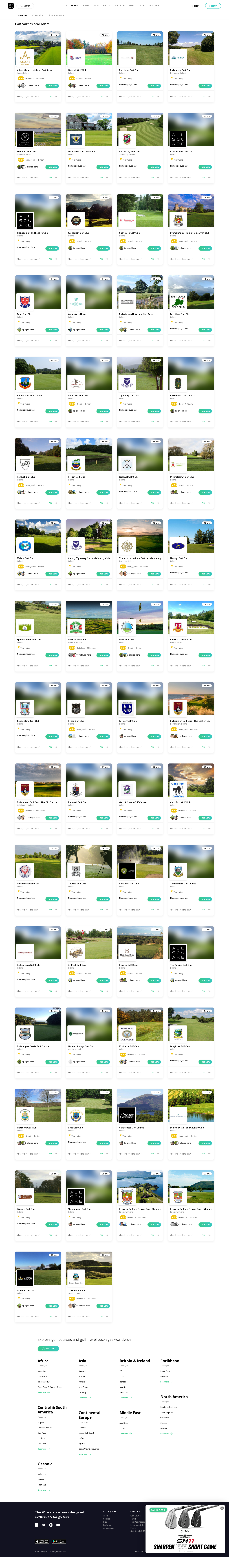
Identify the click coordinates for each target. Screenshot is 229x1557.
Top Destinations (137, 1522)
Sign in (195, 6)
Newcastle (124, 1392)
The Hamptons (166, 1412)
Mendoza (42, 1443)
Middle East (130, 1412)
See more (42, 1392)
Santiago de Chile (45, 1427)
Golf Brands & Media (139, 1531)
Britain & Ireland (135, 1361)
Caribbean (169, 1361)
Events (133, 1528)
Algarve (82, 1443)
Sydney (41, 1479)
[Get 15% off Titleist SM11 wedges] (185, 1529)
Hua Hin (82, 1376)
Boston (163, 1428)
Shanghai (82, 1371)
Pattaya (82, 1381)
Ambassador (108, 1528)
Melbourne (42, 1474)
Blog (105, 1522)
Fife (121, 1371)
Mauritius (42, 1371)
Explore (50, 1348)
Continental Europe (89, 1415)
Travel (133, 1519)
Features (107, 1525)
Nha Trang (83, 1387)
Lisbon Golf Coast (86, 1433)
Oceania (45, 1464)
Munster (123, 1387)
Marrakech (42, 1376)
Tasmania (42, 1484)
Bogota (41, 1422)
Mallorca (82, 1427)
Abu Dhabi (124, 1423)
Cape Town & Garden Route (50, 1387)
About (105, 1515)
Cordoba (41, 1438)
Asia (82, 1361)
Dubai (122, 1428)
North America (174, 1396)
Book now (52, 86)
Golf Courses (136, 1515)
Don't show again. (186, 1551)
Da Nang (82, 1392)
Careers (106, 1519)
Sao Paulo (42, 1433)
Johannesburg (43, 1381)
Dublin (122, 1376)
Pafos (81, 1438)
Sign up (213, 6)
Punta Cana (165, 1371)
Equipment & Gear (138, 1525)
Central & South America (52, 1409)
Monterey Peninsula (168, 1407)
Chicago (163, 1423)
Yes (50, 96)
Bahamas (164, 1376)
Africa (43, 1361)
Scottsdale (164, 1417)
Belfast (123, 1381)
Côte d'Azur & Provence (89, 1449)
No (56, 96)
